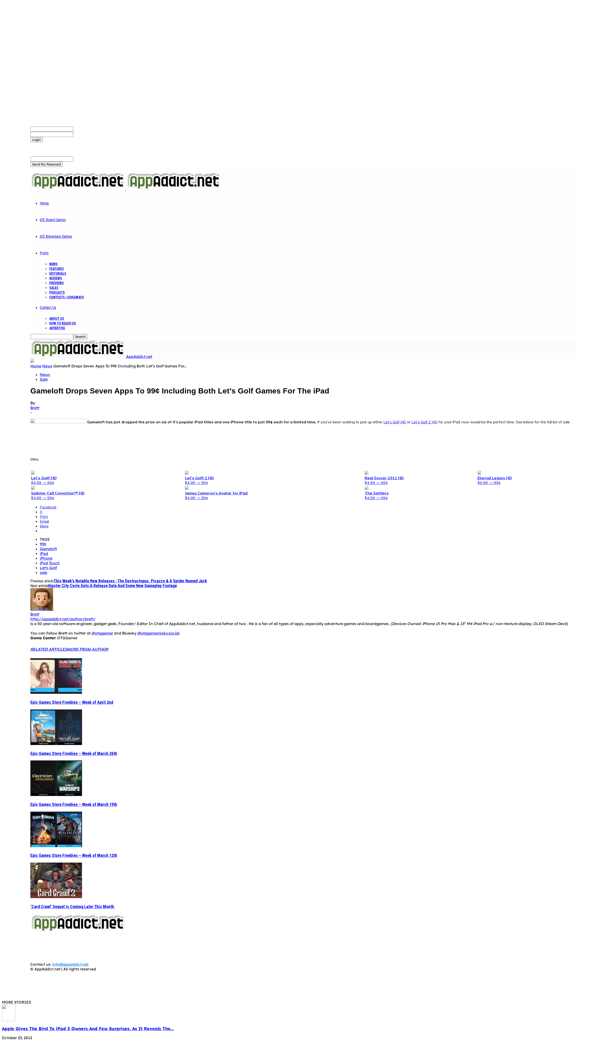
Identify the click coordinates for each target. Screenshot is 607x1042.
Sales (53, 288)
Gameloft (48, 548)
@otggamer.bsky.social (158, 633)
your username (87, 129)
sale (43, 572)
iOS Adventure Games (56, 236)
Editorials (57, 273)
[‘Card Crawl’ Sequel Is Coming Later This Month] (56, 896)
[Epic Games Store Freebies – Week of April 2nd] (56, 692)
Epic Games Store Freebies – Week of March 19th (73, 804)
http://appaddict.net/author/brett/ (63, 619)
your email (82, 158)
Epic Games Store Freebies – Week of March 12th (73, 855)
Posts (44, 253)
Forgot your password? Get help (59, 144)
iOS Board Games (53, 220)
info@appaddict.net (70, 964)
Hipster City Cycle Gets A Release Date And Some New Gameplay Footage (112, 585)
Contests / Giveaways (66, 297)
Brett (34, 407)
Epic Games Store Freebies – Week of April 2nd (71, 702)
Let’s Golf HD (394, 422)
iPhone (46, 558)
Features (56, 269)
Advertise (57, 328)
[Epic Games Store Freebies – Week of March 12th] (56, 845)
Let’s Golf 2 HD (424, 422)
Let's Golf (48, 567)
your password (86, 134)
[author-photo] (41, 609)
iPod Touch (50, 563)
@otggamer (102, 633)
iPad (44, 553)
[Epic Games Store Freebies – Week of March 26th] (56, 743)
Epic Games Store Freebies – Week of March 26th (73, 753)
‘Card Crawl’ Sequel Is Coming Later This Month (72, 906)
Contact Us (48, 307)
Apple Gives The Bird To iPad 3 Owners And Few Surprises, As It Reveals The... (88, 1028)
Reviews (55, 278)
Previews (56, 283)
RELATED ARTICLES (48, 649)
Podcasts (57, 292)
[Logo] (78, 189)
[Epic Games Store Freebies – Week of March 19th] (56, 794)
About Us (56, 318)
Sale (44, 379)
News (53, 264)
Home (44, 203)
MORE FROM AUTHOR (87, 649)
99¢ (43, 544)
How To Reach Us (62, 323)
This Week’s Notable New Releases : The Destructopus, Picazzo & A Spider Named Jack (130, 580)
